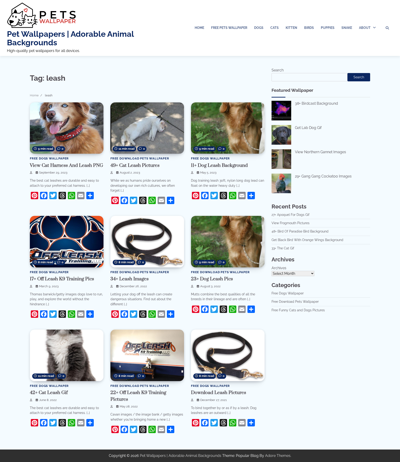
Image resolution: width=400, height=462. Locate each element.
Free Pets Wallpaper (229, 28)
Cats (274, 28)
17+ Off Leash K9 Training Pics (62, 279)
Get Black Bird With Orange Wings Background (307, 240)
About (365, 28)
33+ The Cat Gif (283, 248)
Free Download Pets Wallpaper (139, 158)
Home (199, 28)
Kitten (291, 28)
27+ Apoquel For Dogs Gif (290, 215)
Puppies (327, 28)
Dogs (258, 28)
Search (278, 70)
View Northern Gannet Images (320, 152)
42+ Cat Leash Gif (49, 393)
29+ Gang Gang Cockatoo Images (323, 176)
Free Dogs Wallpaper (49, 158)
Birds (309, 28)
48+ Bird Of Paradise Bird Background (300, 231)
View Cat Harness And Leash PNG (66, 165)
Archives (279, 268)
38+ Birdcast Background (316, 103)
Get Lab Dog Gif (308, 127)
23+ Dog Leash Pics (212, 279)
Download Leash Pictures (218, 393)
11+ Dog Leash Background (219, 165)
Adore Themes (278, 455)
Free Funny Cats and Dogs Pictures (298, 310)
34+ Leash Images (129, 279)
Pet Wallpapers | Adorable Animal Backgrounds (70, 38)
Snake (346, 28)
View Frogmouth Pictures (290, 223)
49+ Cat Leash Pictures (134, 165)
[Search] (387, 27)
